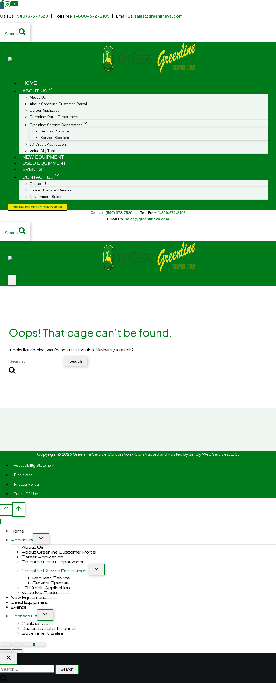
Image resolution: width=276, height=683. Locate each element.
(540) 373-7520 (31, 15)
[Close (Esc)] (39, 644)
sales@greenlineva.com (158, 15)
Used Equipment (44, 163)
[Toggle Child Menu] (41, 538)
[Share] (28, 644)
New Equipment (43, 157)
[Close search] (8, 659)
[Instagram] (7, 5)
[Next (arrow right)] (17, 651)
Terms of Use (26, 493)
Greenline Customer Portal (37, 207)
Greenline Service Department (55, 570)
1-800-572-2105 (91, 15)
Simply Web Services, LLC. (214, 454)
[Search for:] (36, 360)
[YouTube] (14, 5)
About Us (22, 539)
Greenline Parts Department (54, 116)
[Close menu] (0, 521)
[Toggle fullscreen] (17, 644)
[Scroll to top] (6, 510)
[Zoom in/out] (5, 644)
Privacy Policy (26, 484)
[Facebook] (2, 5)
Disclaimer (23, 474)
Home (29, 83)
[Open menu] (12, 280)
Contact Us (24, 615)
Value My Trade (43, 150)
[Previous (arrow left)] (5, 651)
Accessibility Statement (34, 465)
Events (32, 169)
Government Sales (45, 196)
